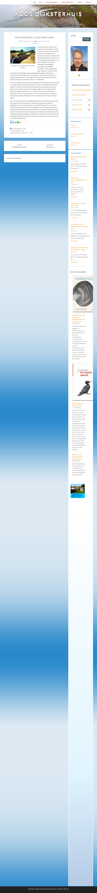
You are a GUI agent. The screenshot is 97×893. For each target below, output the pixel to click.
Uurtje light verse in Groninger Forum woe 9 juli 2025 (79, 226)
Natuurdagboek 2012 (19, 128)
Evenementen (76, 153)
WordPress (52, 889)
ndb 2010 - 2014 (27, 133)
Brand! (73, 125)
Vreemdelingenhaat (77, 134)
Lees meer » (74, 171)
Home (34, 2)
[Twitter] (13, 122)
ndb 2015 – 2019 (77, 105)
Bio (40, 2)
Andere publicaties (67, 2)
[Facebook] (11, 122)
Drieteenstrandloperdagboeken (82, 90)
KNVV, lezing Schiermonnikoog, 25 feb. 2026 (79, 180)
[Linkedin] (18, 122)
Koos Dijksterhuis (43, 41)
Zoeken (73, 36)
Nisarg (66, 889)
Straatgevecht (75, 143)
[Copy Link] (20, 122)
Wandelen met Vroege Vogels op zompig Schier (77, 457)
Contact (79, 2)
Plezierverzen (76, 121)
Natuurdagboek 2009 (78, 95)
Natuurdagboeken (51, 2)
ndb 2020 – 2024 (77, 110)
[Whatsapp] (16, 122)
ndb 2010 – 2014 (77, 100)
